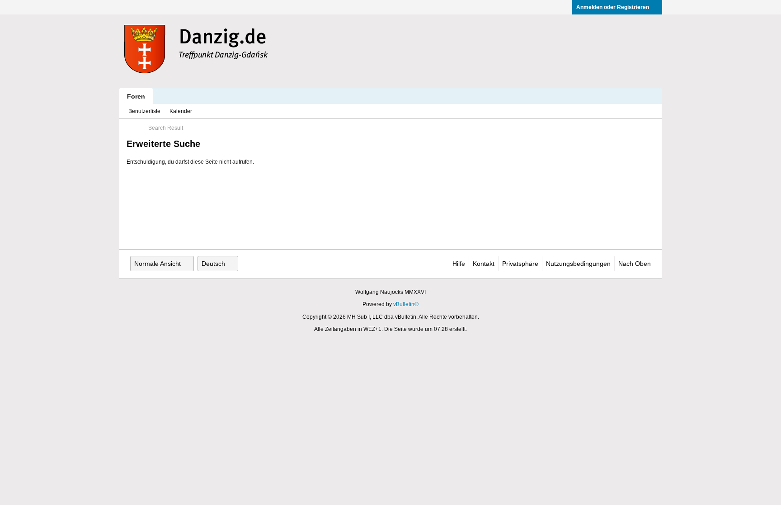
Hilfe (458, 263)
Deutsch (213, 263)
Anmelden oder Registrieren (612, 7)
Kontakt (483, 263)
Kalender (180, 111)
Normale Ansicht (157, 263)
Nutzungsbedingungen (578, 263)
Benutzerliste (144, 111)
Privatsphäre (520, 263)
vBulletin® (406, 304)
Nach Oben (634, 263)
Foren (136, 96)
